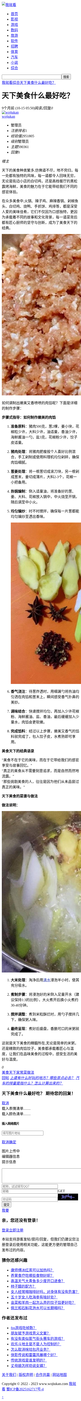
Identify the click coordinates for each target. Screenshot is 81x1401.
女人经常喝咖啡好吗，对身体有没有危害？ (45, 1292)
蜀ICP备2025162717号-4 (25, 1389)
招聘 (14, 46)
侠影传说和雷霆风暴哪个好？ (34, 1355)
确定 (12, 1142)
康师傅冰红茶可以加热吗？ (32, 1270)
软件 (14, 41)
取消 (5, 1103)
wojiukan (8, 116)
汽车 (14, 57)
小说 (14, 62)
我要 (5, 1210)
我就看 (7, 83)
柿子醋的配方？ (23, 1286)
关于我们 (9, 1375)
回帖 (5, 1078)
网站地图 (59, 1375)
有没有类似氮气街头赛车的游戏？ (38, 1339)
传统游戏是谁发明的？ (29, 1360)
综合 (14, 68)
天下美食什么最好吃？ (38, 83)
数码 (14, 30)
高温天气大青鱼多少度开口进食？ (38, 1281)
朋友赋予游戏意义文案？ (30, 1333)
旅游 (14, 35)
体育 (14, 52)
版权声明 (26, 1375)
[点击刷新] (68, 1197)
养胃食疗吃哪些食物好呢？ (32, 1275)
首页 (14, 14)
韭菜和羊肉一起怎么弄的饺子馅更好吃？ (43, 1303)
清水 (46, 980)
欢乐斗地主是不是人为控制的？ (36, 1344)
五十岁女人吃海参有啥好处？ (34, 1297)
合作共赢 (43, 1375)
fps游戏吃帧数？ (24, 1328)
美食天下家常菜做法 (18, 1072)
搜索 (66, 77)
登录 (5, 1230)
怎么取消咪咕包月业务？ (30, 1349)
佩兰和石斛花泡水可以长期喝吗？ (38, 1308)
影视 (14, 19)
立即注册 (16, 1230)
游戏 (14, 25)
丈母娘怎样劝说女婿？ (29, 1366)
